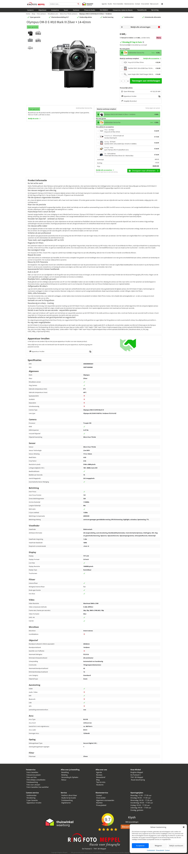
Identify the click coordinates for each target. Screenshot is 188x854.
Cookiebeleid (151, 850)
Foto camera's (41, 14)
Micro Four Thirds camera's (68, 14)
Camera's (30, 10)
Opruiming (154, 10)
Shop (33, 14)
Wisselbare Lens (53, 14)
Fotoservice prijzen (34, 775)
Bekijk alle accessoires (151, 58)
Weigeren (158, 845)
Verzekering (31, 798)
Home (28, 14)
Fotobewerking (32, 782)
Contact (167, 850)
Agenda (104, 4)
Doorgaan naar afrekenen (143, 170)
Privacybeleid (160, 850)
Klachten (99, 803)
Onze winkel (145, 4)
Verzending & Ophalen (69, 777)
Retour (63, 780)
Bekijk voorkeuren (176, 845)
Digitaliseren (66, 803)
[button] (184, 827)
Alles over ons (101, 770)
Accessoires (55, 10)
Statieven (76, 10)
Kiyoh (132, 817)
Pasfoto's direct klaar (69, 795)
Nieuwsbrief (100, 777)
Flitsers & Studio (89, 10)
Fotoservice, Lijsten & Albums (123, 10)
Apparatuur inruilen (34, 803)
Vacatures (99, 785)
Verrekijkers (104, 10)
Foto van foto (32, 777)
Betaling (64, 775)
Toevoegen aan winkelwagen (146, 80)
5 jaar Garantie (32, 800)
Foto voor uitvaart (33, 785)
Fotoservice (30, 770)
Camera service (32, 793)
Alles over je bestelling (70, 770)
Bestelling (65, 772)
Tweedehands (142, 10)
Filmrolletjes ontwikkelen (36, 780)
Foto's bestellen (118, 4)
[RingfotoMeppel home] (36, 4)
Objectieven (42, 10)
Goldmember (32, 795)
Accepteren (140, 845)
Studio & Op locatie (68, 798)
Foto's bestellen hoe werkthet (38, 787)
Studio (110, 4)
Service (64, 793)
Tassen (66, 10)
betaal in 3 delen (127, 38)
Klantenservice (129, 4)
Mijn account (154, 4)
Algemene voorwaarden (105, 800)
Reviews (99, 775)
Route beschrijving (138, 780)
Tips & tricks (100, 782)
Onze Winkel (135, 770)
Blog (98, 780)
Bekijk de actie (33, 118)
